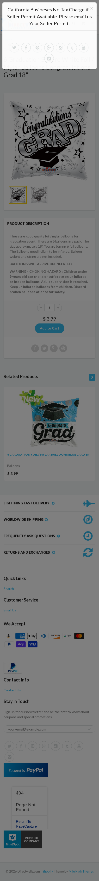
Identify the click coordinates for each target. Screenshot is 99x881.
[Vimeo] (49, 58)
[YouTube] (83, 47)
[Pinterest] (37, 47)
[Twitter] (14, 47)
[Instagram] (60, 47)
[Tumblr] (72, 47)
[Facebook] (26, 47)
